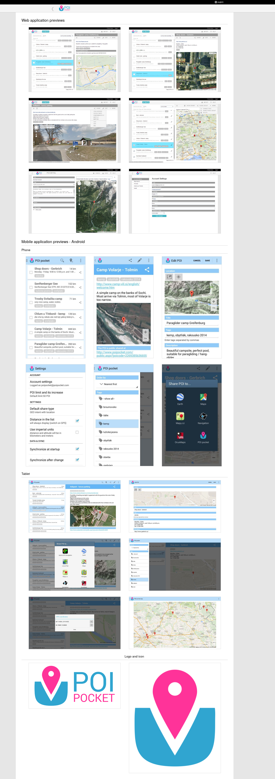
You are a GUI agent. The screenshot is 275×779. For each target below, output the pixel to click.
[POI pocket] (67, 8)
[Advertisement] (247, 55)
